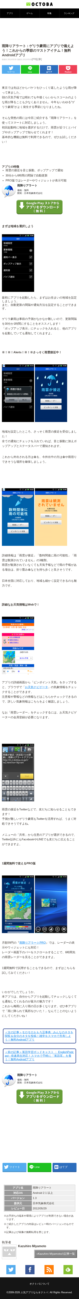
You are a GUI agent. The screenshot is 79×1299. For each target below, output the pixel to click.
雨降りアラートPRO (32, 942)
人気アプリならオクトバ (34, 1292)
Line (30, 72)
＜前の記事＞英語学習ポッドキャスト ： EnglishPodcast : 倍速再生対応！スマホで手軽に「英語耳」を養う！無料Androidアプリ (39, 1056)
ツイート (11, 72)
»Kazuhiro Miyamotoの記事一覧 (55, 1253)
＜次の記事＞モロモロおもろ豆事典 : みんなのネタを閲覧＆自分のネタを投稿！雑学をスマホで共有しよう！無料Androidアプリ (39, 1036)
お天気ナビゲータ (36, 687)
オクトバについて (39, 1283)
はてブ (49, 72)
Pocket (68, 72)
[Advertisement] (39, 30)
